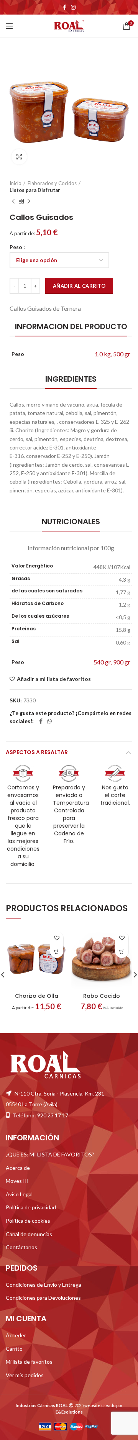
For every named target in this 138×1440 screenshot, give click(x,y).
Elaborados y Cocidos (52, 183)
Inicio (15, 183)
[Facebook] (65, 7)
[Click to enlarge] (19, 156)
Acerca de (18, 1167)
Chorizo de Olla (36, 995)
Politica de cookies (28, 1220)
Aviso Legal (19, 1194)
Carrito (14, 1348)
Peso (16, 247)
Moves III (17, 1181)
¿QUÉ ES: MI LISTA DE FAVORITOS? (50, 1154)
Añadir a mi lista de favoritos (54, 679)
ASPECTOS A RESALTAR (37, 752)
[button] (121, 951)
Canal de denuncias (29, 1233)
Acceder (16, 1335)
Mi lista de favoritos (29, 1361)
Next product (29, 201)
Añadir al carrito (79, 286)
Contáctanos (21, 1247)
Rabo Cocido (101, 995)
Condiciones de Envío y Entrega (43, 1284)
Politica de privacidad (31, 1207)
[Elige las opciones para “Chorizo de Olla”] (56, 951)
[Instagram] (73, 7)
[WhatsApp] (49, 721)
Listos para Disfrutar (35, 190)
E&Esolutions (69, 1411)
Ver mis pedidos (25, 1374)
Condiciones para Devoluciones (43, 1297)
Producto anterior (13, 201)
